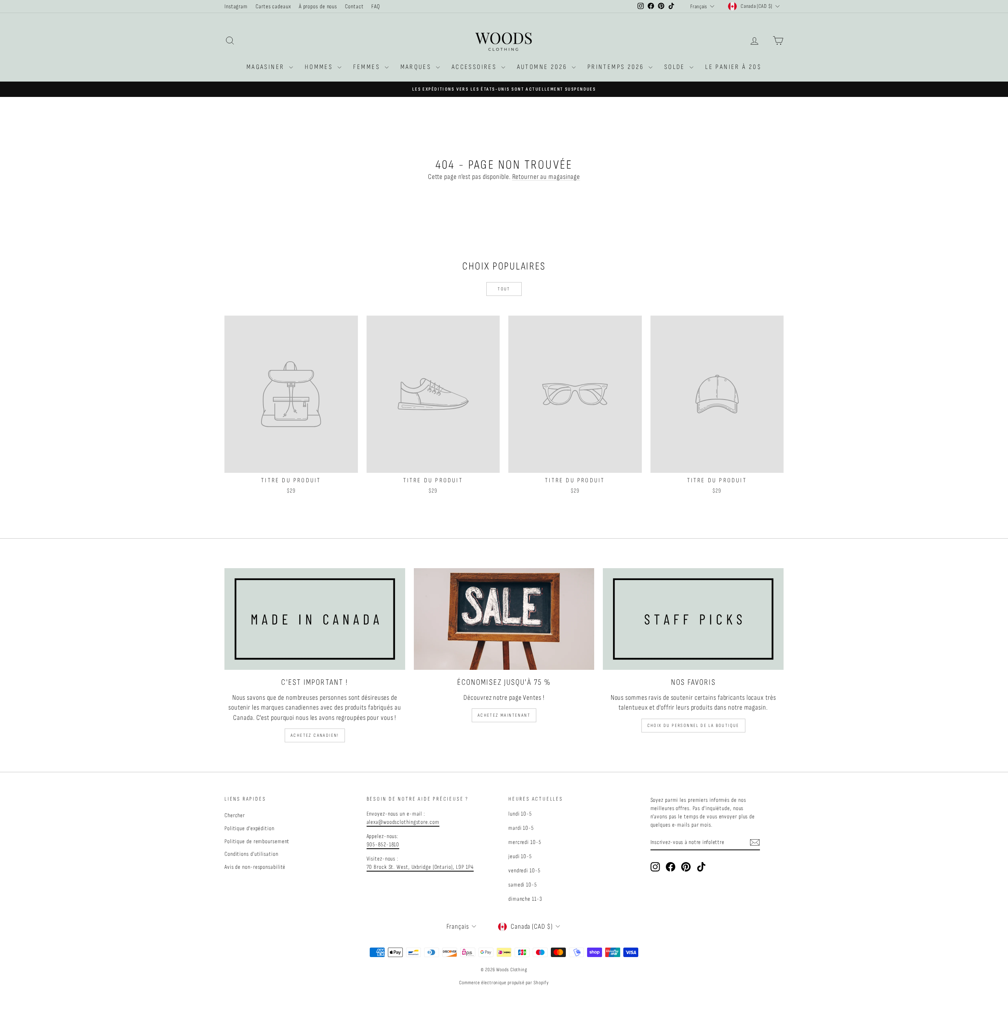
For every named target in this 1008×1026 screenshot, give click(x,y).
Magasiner (266, 67)
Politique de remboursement (256, 841)
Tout (504, 289)
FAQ (375, 6)
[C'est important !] (314, 619)
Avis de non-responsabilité (254, 867)
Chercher (234, 815)
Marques (417, 67)
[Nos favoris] (693, 619)
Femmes (368, 67)
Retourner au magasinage (546, 177)
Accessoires (475, 67)
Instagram (236, 6)
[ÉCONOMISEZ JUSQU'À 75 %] (504, 619)
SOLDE (675, 67)
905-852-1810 (383, 844)
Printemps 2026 (617, 67)
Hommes (320, 67)
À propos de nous (318, 6)
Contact (354, 6)
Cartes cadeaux (273, 6)
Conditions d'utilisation (251, 854)
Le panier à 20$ (733, 67)
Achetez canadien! (315, 735)
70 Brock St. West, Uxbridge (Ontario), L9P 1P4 (420, 867)
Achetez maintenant (504, 715)
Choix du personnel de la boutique (693, 726)
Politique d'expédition (249, 828)
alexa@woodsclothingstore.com (403, 822)
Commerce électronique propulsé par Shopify (504, 983)
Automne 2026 (543, 67)
